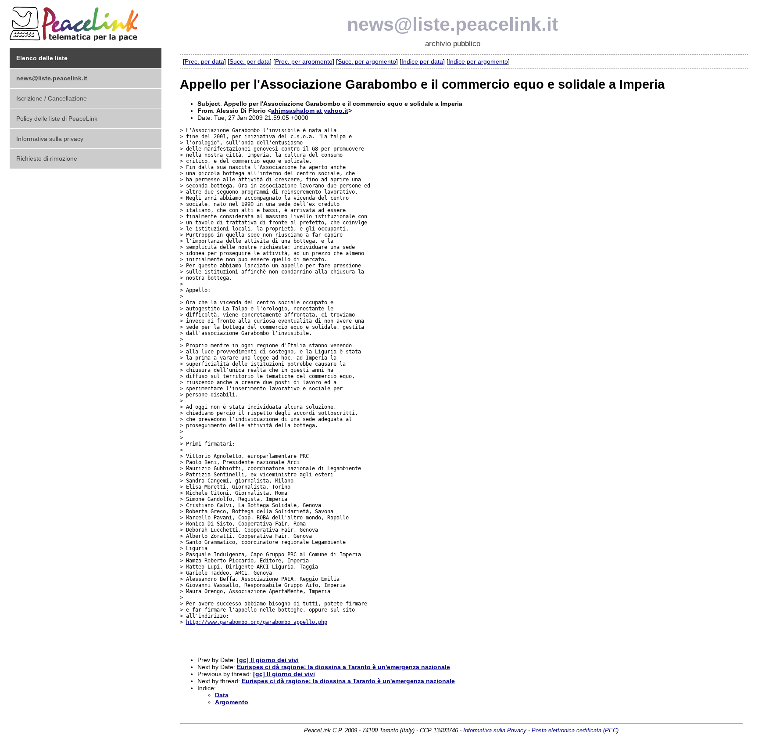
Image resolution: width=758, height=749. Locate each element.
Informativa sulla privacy (49, 138)
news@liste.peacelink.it (452, 24)
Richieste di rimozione (46, 158)
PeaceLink (75, 21)
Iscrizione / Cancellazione (51, 98)
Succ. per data (249, 61)
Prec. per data (204, 61)
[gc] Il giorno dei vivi (268, 659)
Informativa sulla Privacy (494, 730)
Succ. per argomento (367, 61)
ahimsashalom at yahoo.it (309, 110)
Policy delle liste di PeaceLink (56, 118)
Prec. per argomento (304, 61)
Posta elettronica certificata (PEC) (575, 730)
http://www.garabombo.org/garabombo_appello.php (256, 622)
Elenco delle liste (42, 57)
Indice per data (422, 61)
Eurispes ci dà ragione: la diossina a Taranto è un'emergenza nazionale (343, 666)
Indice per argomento (478, 61)
